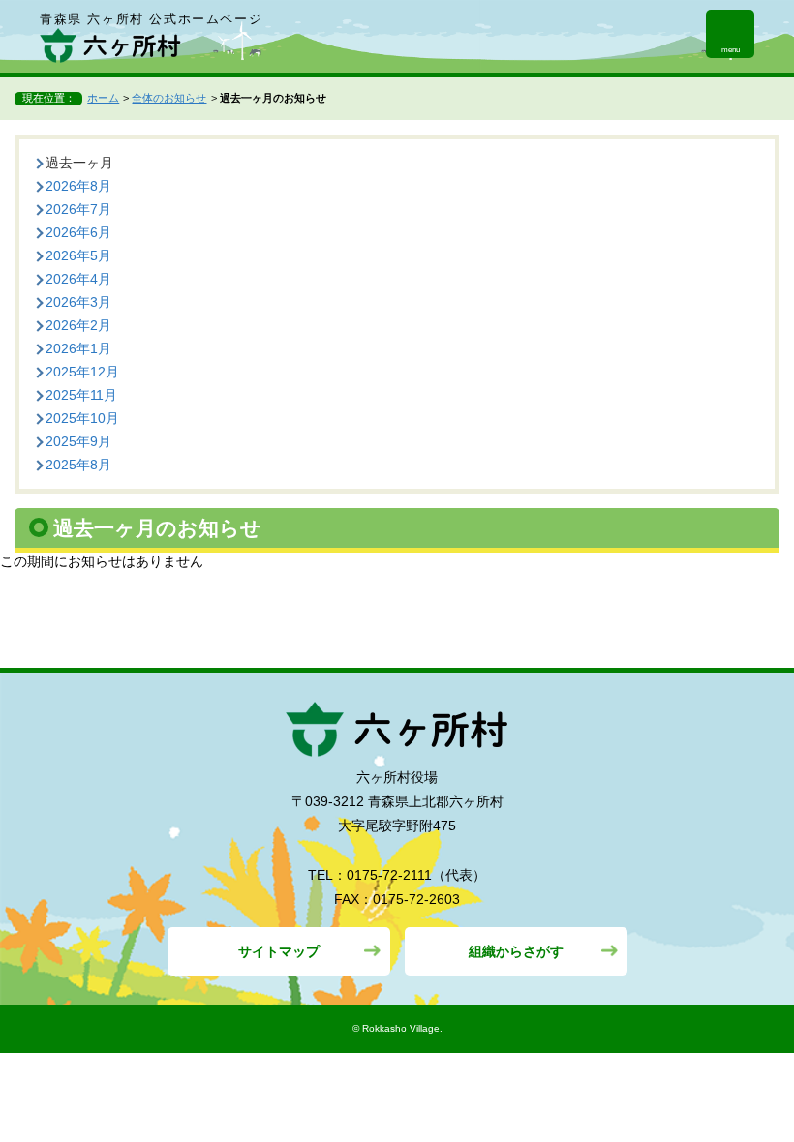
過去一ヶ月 (79, 162)
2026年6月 (78, 232)
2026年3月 (78, 302)
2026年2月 (78, 325)
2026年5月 (78, 255)
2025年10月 (82, 418)
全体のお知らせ (169, 98)
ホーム (103, 98)
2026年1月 (78, 348)
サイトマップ (279, 951)
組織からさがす (516, 951)
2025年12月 (82, 371)
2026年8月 (78, 186)
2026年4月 (78, 278)
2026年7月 (78, 209)
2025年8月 (78, 464)
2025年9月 (78, 441)
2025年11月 (81, 395)
